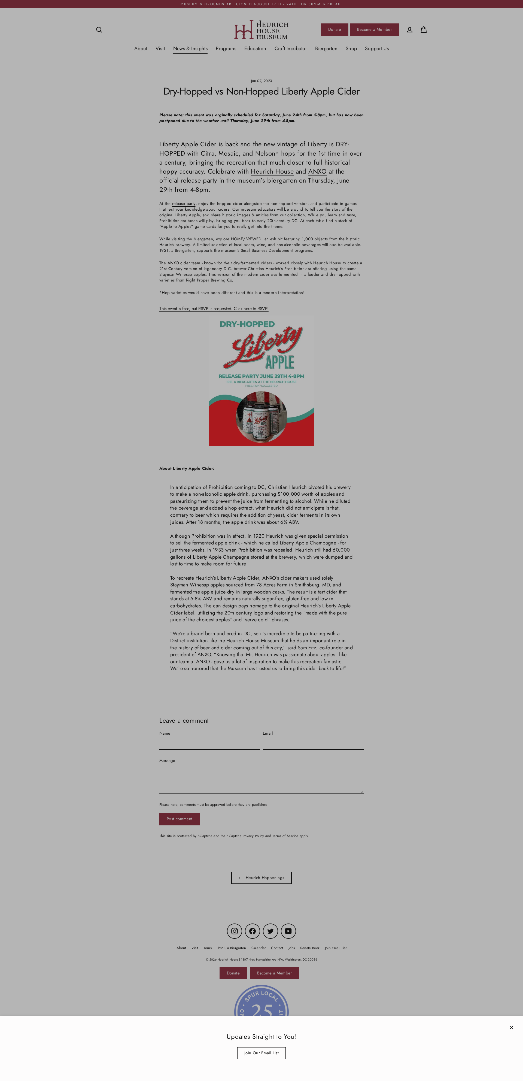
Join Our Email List (261, 1053)
